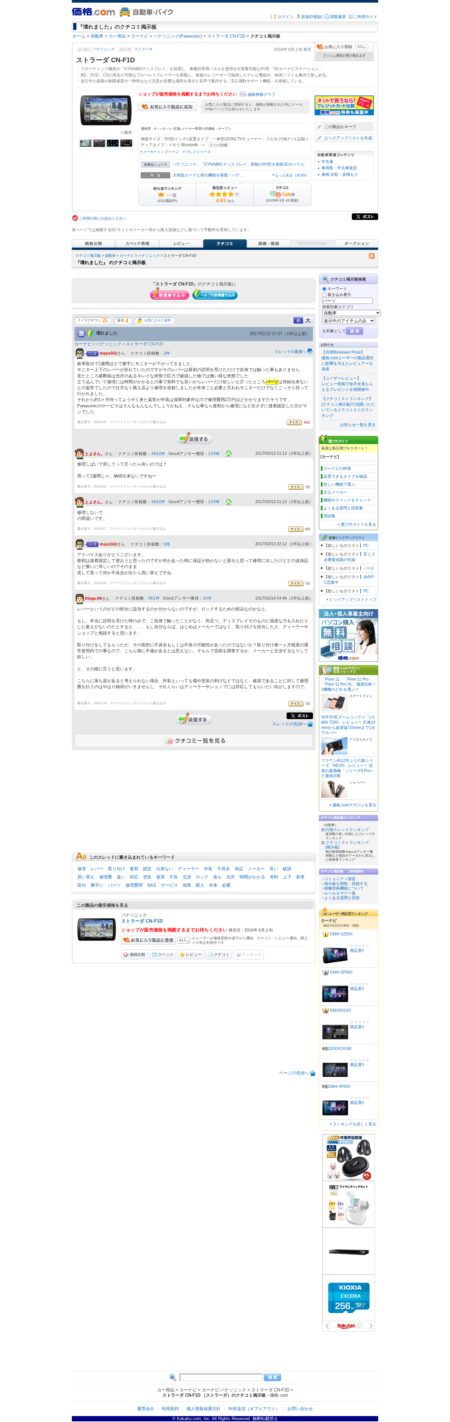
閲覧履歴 (338, 16)
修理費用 (134, 885)
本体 (213, 885)
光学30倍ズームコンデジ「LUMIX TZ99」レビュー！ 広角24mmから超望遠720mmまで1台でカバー (348, 725)
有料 (274, 876)
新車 (300, 876)
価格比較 (138, 954)
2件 (167, 353)
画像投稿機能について (344, 888)
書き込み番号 (339, 294)
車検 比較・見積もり (340, 174)
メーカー (256, 868)
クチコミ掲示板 (88, 255)
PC (366, 545)
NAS (151, 885)
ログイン (286, 16)
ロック (202, 876)
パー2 (368, 568)
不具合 (223, 868)
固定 (147, 868)
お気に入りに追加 (157, 320)
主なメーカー (335, 492)
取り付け (116, 868)
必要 (226, 885)
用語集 (329, 516)
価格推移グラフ (261, 94)
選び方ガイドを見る (358, 524)
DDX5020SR (340, 1048)
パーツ (114, 885)
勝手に (97, 885)
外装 (208, 868)
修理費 (105, 876)
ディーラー (188, 868)
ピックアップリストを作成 (348, 138)
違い (121, 876)
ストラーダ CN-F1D (144, 343)
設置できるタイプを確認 (345, 476)
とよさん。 (95, 453)
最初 (134, 868)
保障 (187, 885)
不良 (173, 876)
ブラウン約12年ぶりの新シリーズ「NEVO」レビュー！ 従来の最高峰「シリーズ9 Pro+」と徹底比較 (349, 768)
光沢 (230, 876)
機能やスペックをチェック (347, 500)
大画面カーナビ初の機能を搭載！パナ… (208, 175)
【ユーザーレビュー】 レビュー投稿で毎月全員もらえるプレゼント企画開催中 (347, 384)
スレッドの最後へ (290, 351)
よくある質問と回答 (342, 898)
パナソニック (104, 49)
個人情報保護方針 (203, 1408)
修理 (81, 868)
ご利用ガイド (366, 16)
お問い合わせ (300, 1408)
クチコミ (222, 954)
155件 (214, 453)
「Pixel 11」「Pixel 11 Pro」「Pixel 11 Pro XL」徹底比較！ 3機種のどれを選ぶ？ (348, 684)
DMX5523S (340, 1010)
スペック (166, 954)
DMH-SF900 (341, 972)
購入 (200, 885)
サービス (169, 885)
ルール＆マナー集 (340, 893)
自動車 (110, 255)
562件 (154, 598)
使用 (160, 876)
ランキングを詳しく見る (354, 1124)
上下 (287, 876)
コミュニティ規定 (340, 878)
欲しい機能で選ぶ (339, 484)
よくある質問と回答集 (343, 508)
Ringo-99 (93, 598)
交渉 (187, 876)
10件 (207, 598)
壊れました (107, 333)
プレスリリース (198, 152)
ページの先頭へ (294, 1072)
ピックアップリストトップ (353, 599)
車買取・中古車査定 (339, 168)
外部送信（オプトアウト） (254, 1408)
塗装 (147, 876)
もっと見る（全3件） (292, 175)
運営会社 (145, 1408)
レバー (97, 868)
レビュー (194, 954)
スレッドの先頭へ (289, 723)
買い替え (86, 876)
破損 (287, 868)
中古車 (327, 161)
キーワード (337, 288)
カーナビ (127, 255)
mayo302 (108, 353)
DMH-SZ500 (341, 934)
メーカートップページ (161, 152)
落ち (217, 876)
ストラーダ (143, 49)
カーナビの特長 (337, 468)
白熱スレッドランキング (347, 829)
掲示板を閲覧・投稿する (346, 883)
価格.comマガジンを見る (354, 805)
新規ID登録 (311, 16)
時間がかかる (252, 876)
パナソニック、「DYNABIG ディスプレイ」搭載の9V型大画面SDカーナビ (239, 164)
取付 (81, 885)
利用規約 (170, 1408)
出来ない (164, 868)
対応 (134, 876)
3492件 (158, 453)
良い (273, 868)
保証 (239, 868)
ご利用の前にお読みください (102, 218)
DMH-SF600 (339, 1086)
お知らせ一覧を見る (358, 424)
